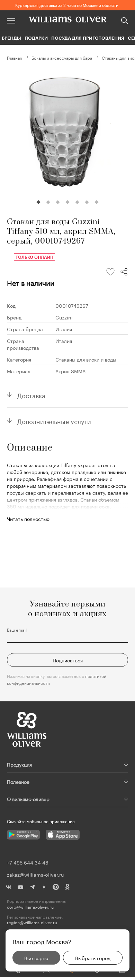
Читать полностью (28, 518)
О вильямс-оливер (28, 798)
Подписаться (68, 660)
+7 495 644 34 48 (27, 862)
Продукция (19, 764)
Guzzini (64, 317)
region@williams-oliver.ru (32, 922)
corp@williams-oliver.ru (30, 907)
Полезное (18, 781)
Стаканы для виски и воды (85, 359)
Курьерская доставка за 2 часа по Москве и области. (67, 4)
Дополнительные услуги (54, 420)
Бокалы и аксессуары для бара (62, 57)
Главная (14, 57)
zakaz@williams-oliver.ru (35, 874)
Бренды (11, 38)
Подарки (36, 38)
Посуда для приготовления (87, 38)
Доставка (31, 394)
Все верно (36, 957)
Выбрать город (92, 957)
